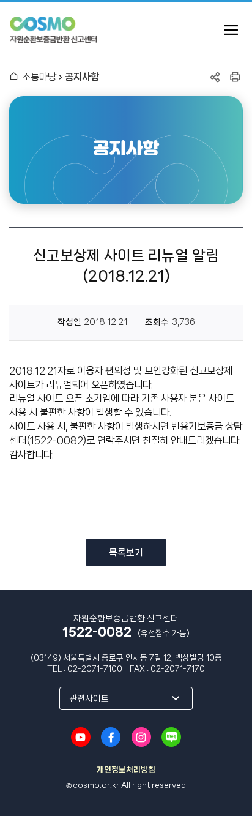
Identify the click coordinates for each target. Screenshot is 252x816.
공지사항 (82, 77)
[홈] (13, 77)
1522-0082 (97, 632)
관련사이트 (89, 698)
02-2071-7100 (94, 669)
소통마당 (39, 77)
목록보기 (126, 553)
